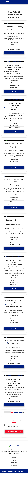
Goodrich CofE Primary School (14, 380)
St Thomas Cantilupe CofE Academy (14, 181)
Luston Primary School (14, 65)
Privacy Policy (14, 462)
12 (20, 412)
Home (14, 457)
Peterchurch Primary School (14, 341)
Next (23, 412)
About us (14, 460)
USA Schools (14, 465)
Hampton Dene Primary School (14, 261)
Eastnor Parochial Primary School (14, 301)
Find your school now (14, 431)
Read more (14, 53)
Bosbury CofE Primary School (14, 221)
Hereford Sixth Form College (14, 144)
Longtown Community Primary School (14, 104)
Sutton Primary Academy (14, 27)
